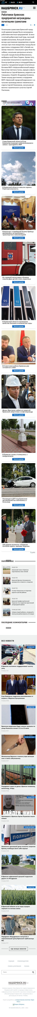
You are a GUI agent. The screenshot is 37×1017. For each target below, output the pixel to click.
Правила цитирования (14, 966)
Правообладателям (23, 961)
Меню (34, 8)
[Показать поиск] (33, 2)
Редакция (11, 961)
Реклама (26, 966)
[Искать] (33, 972)
